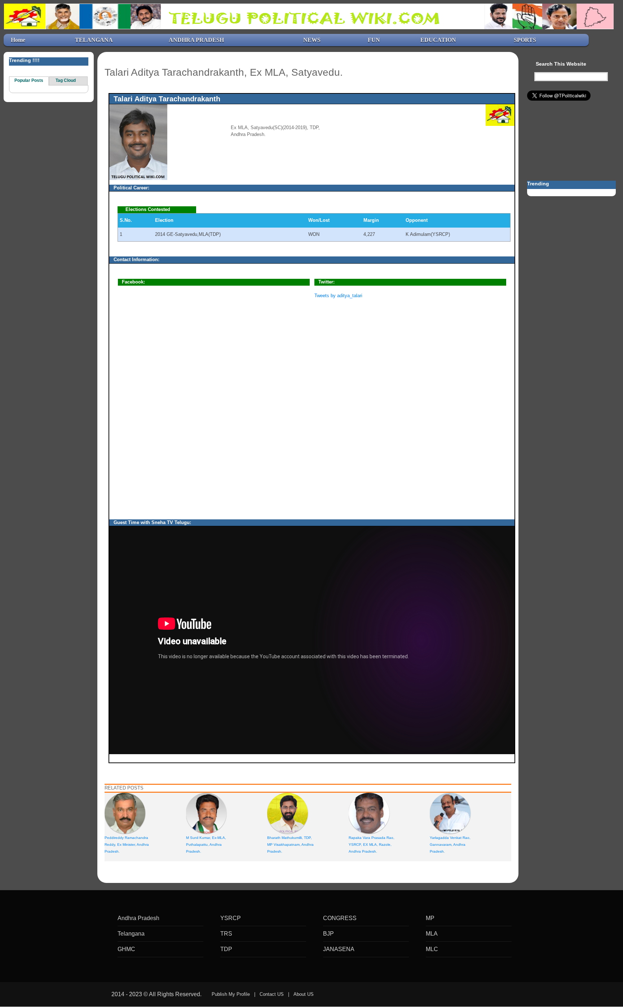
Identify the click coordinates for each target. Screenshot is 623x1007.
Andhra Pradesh (138, 918)
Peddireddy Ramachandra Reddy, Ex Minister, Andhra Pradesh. (127, 844)
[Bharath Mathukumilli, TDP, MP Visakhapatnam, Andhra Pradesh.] (287, 813)
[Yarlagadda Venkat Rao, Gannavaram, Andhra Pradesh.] (450, 813)
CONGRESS (340, 918)
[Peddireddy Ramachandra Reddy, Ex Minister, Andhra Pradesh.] (125, 813)
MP (430, 918)
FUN (374, 40)
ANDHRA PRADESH (196, 40)
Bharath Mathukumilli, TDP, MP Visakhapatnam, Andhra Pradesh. (290, 844)
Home (18, 40)
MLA (432, 934)
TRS (226, 934)
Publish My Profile (231, 994)
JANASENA (338, 949)
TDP (226, 949)
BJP (328, 934)
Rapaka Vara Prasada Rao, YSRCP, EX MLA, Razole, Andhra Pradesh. (371, 844)
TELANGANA (94, 40)
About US (303, 994)
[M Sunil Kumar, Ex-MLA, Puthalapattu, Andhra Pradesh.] (206, 813)
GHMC (126, 949)
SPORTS (525, 40)
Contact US (272, 994)
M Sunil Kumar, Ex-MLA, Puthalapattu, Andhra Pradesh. (206, 844)
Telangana (131, 934)
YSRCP (230, 918)
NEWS (312, 40)
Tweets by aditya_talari (338, 295)
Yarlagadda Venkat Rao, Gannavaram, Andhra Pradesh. (450, 844)
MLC (432, 949)
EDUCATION (438, 40)
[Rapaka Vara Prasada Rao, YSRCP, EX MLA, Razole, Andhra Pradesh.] (369, 813)
